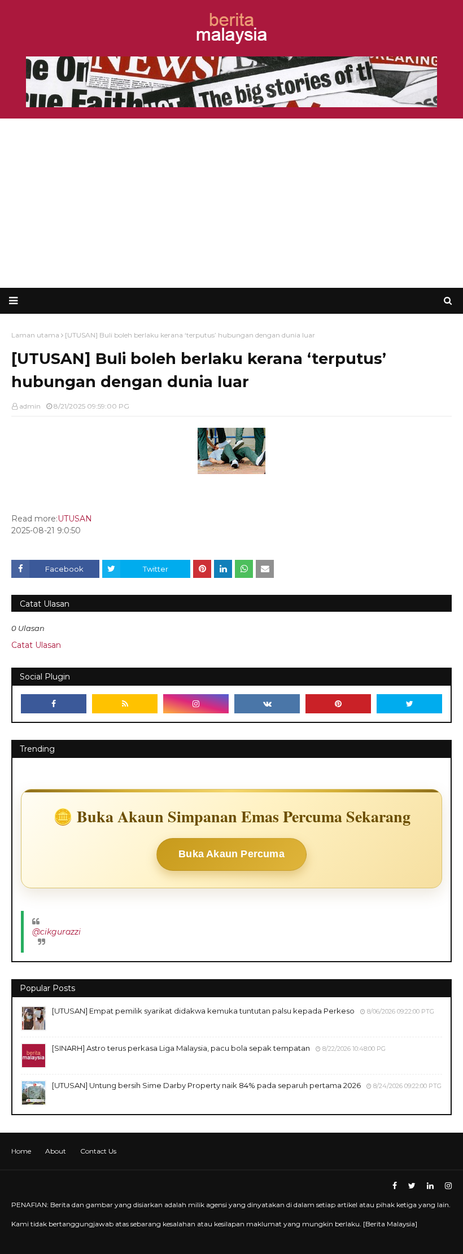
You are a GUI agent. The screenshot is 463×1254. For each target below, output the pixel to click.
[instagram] (196, 703)
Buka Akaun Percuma (231, 854)
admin (30, 406)
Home (21, 1151)
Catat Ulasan (36, 645)
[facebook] (53, 703)
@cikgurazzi (56, 932)
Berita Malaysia (390, 1224)
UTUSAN (75, 519)
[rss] (125, 703)
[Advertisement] (231, 203)
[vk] (267, 703)
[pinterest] (338, 703)
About (55, 1151)
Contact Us (98, 1151)
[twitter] (409, 703)
